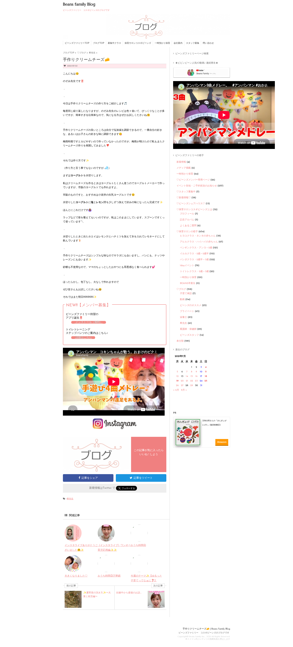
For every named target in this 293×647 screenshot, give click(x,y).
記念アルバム (187, 219)
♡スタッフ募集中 (186, 192)
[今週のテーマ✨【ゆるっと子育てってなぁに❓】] (139, 569)
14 (187, 376)
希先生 (70, 499)
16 (196, 376)
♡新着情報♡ (184, 197)
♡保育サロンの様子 (187, 231)
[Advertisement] (202, 457)
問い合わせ (208, 43)
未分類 (180, 341)
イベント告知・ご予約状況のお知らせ (197, 186)
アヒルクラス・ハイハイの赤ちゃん (199, 242)
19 (177, 381)
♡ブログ (181, 289)
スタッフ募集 (192, 43)
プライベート (187, 311)
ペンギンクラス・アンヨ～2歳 (196, 247)
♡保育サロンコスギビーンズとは (194, 209)
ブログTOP (98, 43)
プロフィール (187, 214)
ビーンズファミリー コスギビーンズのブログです (204, 633)
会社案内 (178, 43)
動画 (182, 299)
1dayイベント (187, 265)
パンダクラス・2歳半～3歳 (194, 259)
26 (177, 385)
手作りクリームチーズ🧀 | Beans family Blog (206, 629)
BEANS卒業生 (187, 283)
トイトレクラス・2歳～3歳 (194, 271)
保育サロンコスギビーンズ (138, 43)
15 (192, 376)
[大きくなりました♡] (73, 569)
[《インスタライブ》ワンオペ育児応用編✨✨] (106, 539)
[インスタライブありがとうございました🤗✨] (73, 539)
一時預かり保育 (162, 43)
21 (187, 381)
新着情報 (181, 162)
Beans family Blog (79, 4)
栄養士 (183, 317)
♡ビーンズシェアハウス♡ (191, 203)
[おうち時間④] (139, 539)
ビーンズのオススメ (190, 305)
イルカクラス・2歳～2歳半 (194, 253)
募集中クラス (114, 43)
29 (191, 385)
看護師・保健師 (188, 329)
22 (191, 381)
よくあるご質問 (188, 225)
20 (182, 381)
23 (196, 381)
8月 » (184, 390)
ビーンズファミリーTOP (77, 43)
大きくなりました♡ (76, 576)
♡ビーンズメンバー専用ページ (193, 180)
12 (177, 376)
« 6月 (176, 390)
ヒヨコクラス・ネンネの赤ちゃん (198, 236)
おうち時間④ (138, 545)
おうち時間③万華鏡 (109, 576)
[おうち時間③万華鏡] (106, 569)
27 (182, 385)
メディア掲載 (184, 168)
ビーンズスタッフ (189, 335)
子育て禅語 (186, 293)
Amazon (222, 442)
